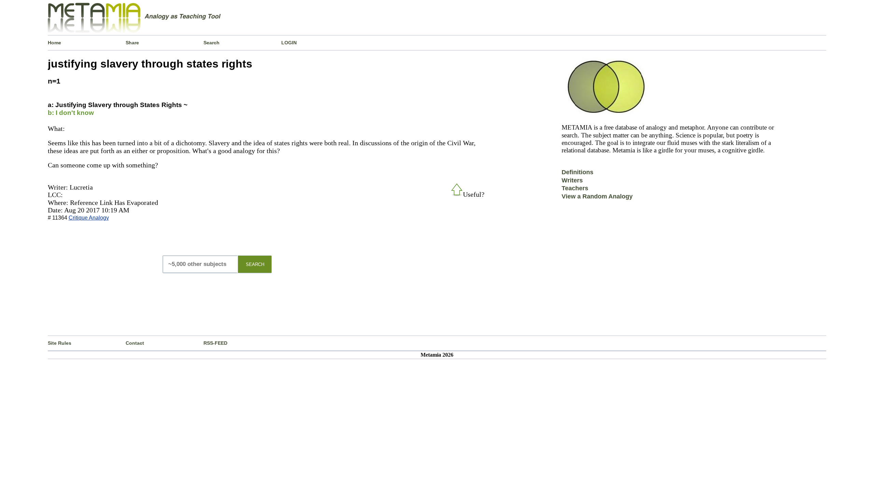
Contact (135, 343)
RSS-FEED (215, 343)
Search (211, 42)
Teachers (575, 188)
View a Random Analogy (597, 196)
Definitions (577, 172)
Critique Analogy (89, 218)
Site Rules (59, 343)
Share (132, 42)
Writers (572, 180)
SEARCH (255, 264)
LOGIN (289, 42)
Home (54, 42)
